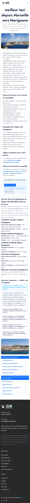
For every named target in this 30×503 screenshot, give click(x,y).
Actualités (3, 481)
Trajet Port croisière (6, 461)
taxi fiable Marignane (7, 360)
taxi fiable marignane (8, 171)
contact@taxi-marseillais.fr (8, 421)
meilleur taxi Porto (6, 390)
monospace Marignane (8, 372)
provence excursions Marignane (10, 369)
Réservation (4, 487)
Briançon (10, 428)
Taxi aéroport (4, 478)
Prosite (22, 497)
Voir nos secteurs (20, 188)
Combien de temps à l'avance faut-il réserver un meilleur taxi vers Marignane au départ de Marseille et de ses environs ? (14, 326)
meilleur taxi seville (15, 173)
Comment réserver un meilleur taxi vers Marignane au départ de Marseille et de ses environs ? (14, 287)
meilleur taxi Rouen (7, 384)
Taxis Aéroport (4, 455)
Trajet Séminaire (5, 463)
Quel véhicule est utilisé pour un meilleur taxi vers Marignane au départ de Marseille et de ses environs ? (14, 333)
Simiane (14, 428)
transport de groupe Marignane (10, 363)
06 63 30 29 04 (9, 192)
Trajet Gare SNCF (5, 458)
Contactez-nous (5, 489)
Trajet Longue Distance (7, 469)
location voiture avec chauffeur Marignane (12, 366)
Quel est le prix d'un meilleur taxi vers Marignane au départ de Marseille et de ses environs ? (14, 310)
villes (2, 428)
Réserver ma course (10, 185)
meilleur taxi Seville (7, 381)
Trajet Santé (4, 466)
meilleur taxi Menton (7, 393)
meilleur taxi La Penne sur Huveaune (11, 387)
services (11, 426)
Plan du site (4, 484)
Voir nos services (9, 188)
